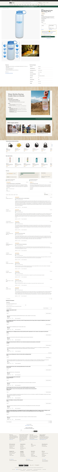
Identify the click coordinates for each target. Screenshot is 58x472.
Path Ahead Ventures (22, 456)
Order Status (21, 445)
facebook (33, 465)
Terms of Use (13, 469)
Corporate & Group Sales (34, 456)
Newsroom (43, 454)
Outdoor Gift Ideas (33, 445)
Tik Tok (32, 465)
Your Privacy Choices (19, 469)
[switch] (7, 194)
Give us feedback (27, 425)
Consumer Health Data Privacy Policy (37, 469)
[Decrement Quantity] (41, 23)
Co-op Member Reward (50, 32)
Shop (13, 2)
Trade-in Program (11, 455)
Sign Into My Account (12, 445)
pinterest (35, 465)
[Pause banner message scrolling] (39, 6)
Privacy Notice (24, 469)
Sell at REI (32, 454)
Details (33, 428)
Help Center (12, 459)
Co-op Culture (33, 453)
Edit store (42, 29)
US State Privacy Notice (29, 469)
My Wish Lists (11, 447)
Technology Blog (44, 455)
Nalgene (42, 9)
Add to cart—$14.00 (48, 36)
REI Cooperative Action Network (33, 439)
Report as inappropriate (24, 207)
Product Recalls (44, 469)
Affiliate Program (33, 455)
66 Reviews (14, 173)
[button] (21, 24)
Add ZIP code (50, 29)
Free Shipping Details (44, 446)
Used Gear (10, 454)
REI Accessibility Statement (35, 470)
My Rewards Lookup (11, 446)
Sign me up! (35, 431)
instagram (30, 465)
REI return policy (49, 38)
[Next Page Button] (51, 298)
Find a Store (28, 459)
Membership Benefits (12, 448)
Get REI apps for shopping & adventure (24, 464)
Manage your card (44, 439)
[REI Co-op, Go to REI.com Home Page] (10, 2)
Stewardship (43, 456)
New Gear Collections (12, 453)
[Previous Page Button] (49, 298)
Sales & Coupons (44, 445)
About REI (43, 452)
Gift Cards (32, 446)
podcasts (38, 465)
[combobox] (30, 2)
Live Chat (44, 459)
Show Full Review (8, 187)
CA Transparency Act (23, 470)
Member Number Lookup (12, 452)
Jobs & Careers (33, 452)
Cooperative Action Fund (45, 453)
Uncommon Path (22, 455)
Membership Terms (28, 470)
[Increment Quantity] (45, 23)
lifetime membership (46, 33)
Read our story (11, 439)
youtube (37, 465)
